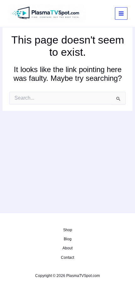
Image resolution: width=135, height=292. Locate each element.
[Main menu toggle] (121, 13)
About (67, 248)
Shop (67, 230)
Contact (67, 257)
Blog (68, 239)
